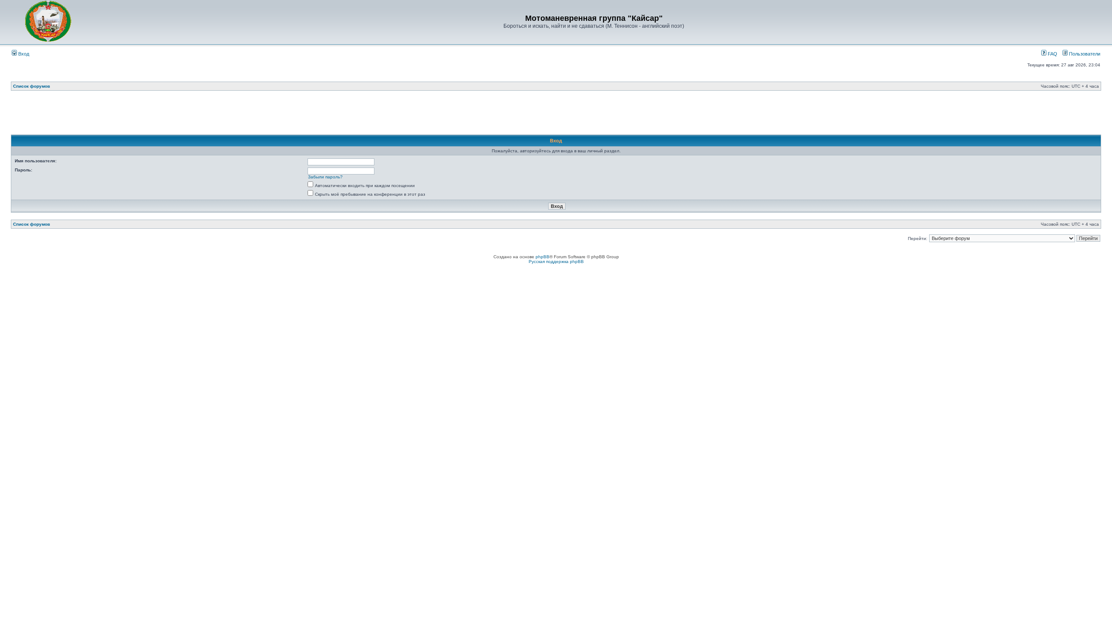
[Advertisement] (556, 115)
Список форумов (31, 86)
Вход (23, 53)
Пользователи (1084, 53)
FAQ (1051, 53)
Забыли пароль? (325, 176)
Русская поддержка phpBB (556, 261)
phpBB (542, 256)
